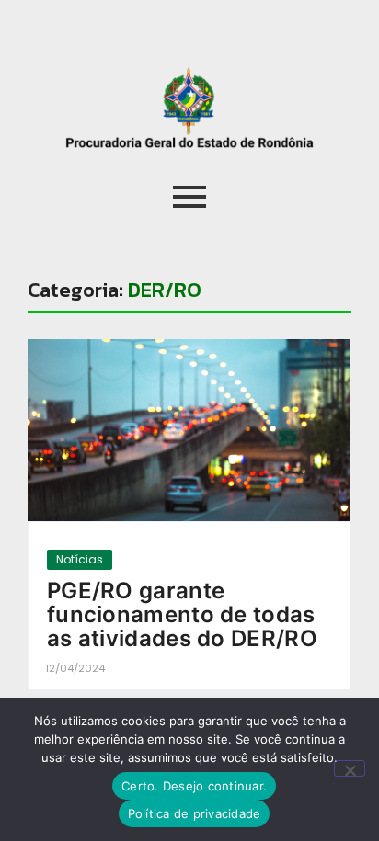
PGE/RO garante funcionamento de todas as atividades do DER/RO (182, 615)
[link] (189, 429)
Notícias (79, 559)
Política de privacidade (194, 813)
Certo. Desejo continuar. (194, 785)
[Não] (349, 768)
